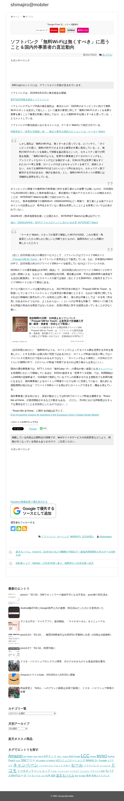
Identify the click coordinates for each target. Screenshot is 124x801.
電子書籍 (82, 776)
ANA (24, 756)
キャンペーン (105, 368)
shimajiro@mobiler (30, 4)
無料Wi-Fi (75, 536)
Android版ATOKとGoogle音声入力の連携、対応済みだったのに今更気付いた (62, 608)
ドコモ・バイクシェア (60, 771)
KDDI (62, 30)
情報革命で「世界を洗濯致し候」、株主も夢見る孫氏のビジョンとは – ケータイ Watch (58, 131)
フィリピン (85, 771)
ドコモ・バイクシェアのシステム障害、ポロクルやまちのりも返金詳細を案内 (62, 661)
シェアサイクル (46, 766)
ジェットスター (61, 765)
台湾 (47, 775)
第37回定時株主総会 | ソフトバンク (30, 99)
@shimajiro (106, 536)
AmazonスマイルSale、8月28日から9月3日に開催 (47, 674)
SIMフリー (28, 760)
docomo (54, 30)
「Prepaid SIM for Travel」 (25, 259)
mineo (93, 756)
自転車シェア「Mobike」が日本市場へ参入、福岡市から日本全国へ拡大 (55, 563)
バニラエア (74, 771)
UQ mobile (40, 760)
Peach (11, 760)
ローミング (63, 536)
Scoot (18, 761)
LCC (85, 755)
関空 (76, 776)
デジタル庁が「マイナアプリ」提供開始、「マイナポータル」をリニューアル (62, 621)
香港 (88, 775)
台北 (43, 776)
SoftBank (71, 30)
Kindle (77, 756)
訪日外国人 (88, 536)
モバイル (107, 55)
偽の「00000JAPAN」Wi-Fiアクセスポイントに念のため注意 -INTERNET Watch (54, 222)
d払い (59, 756)
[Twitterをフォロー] (13, 528)
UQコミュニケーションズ (70, 760)
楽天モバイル (83, 30)
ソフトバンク (48, 536)
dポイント (50, 756)
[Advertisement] (65, 69)
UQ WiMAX (50, 761)
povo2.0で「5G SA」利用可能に (37, 648)
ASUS (40, 756)
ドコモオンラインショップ (33, 770)
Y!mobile (102, 760)
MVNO (102, 756)
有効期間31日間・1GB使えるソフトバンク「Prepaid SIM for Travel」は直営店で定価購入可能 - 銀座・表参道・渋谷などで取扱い (56, 321)
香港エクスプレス (100, 775)
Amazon (15, 756)
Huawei (65, 756)
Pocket (33, 429)
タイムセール (105, 766)
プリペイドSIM (97, 771)
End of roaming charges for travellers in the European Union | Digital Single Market (55, 415)
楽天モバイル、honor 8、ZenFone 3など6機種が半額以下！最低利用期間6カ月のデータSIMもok (65, 553)
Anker (30, 756)
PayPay (111, 756)
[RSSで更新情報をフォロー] (24, 528)
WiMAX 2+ (92, 760)
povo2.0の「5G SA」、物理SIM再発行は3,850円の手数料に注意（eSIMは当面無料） (66, 634)
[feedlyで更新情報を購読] (18, 528)
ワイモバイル (34, 775)
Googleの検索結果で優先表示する (29, 501)
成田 (53, 775)
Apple (35, 756)
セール (77, 765)
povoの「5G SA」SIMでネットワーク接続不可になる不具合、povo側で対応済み (64, 594)
